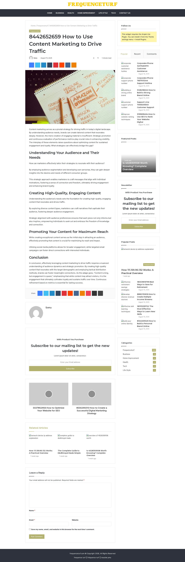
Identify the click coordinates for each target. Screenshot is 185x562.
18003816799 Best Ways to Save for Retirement (145, 284)
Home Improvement (86, 13)
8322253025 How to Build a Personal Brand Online (146, 323)
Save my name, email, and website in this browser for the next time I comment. (63, 529)
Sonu (35, 58)
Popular (124, 54)
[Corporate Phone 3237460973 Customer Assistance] (128, 67)
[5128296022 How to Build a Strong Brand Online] (128, 93)
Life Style (103, 13)
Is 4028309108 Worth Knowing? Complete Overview (96, 453)
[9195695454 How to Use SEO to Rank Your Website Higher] (128, 117)
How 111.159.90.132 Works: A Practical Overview (40, 451)
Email (32, 520)
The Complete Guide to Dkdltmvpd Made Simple (69, 451)
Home (49, 13)
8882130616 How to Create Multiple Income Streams (146, 297)
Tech (113, 13)
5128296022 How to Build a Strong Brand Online (146, 92)
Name (32, 511)
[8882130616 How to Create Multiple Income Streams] (128, 297)
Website (75, 520)
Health (70, 13)
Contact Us (124, 13)
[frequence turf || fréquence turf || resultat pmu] (92, 5)
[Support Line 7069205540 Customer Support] (128, 105)
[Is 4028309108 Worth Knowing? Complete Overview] (98, 441)
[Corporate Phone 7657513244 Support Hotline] (128, 81)
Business (60, 13)
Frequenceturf (42, 26)
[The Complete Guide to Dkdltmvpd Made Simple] (70, 441)
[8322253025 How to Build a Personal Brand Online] (128, 324)
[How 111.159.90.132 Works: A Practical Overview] (41, 441)
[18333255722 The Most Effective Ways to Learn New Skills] (128, 309)
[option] (138, 158)
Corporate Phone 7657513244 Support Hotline (145, 80)
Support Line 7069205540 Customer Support (145, 104)
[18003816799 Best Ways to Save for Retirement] (128, 286)
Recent (137, 54)
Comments (152, 54)
